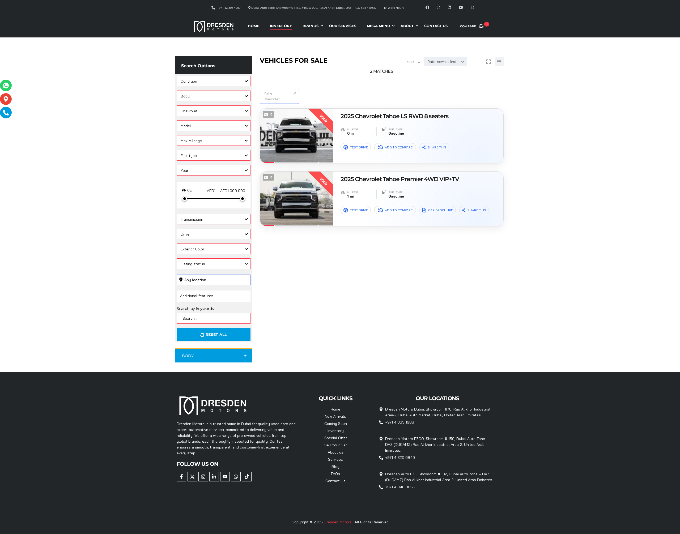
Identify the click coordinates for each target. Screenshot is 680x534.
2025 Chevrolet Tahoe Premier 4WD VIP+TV (400, 179)
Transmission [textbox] (192, 219)
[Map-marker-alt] (6, 99)
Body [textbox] (185, 96)
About (407, 26)
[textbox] (213, 110)
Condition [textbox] (189, 81)
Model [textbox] (186, 125)
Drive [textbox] (185, 234)
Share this (437, 147)
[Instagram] (203, 476)
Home (253, 26)
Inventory (281, 26)
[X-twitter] (192, 476)
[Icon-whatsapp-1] (6, 85)
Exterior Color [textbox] (192, 249)
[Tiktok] (247, 476)
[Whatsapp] (236, 476)
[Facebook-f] (181, 476)
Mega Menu (378, 26)
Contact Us (436, 26)
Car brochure (440, 210)
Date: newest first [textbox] (441, 61)
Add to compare (399, 147)
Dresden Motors (338, 522)
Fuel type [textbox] (189, 155)
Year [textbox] (184, 170)
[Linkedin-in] (214, 476)
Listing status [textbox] (193, 264)
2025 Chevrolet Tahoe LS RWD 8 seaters (394, 116)
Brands (310, 26)
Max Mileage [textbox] (191, 140)
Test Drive (359, 147)
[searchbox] (209, 296)
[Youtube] (225, 476)
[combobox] (213, 81)
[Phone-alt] (6, 112)
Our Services (342, 26)
